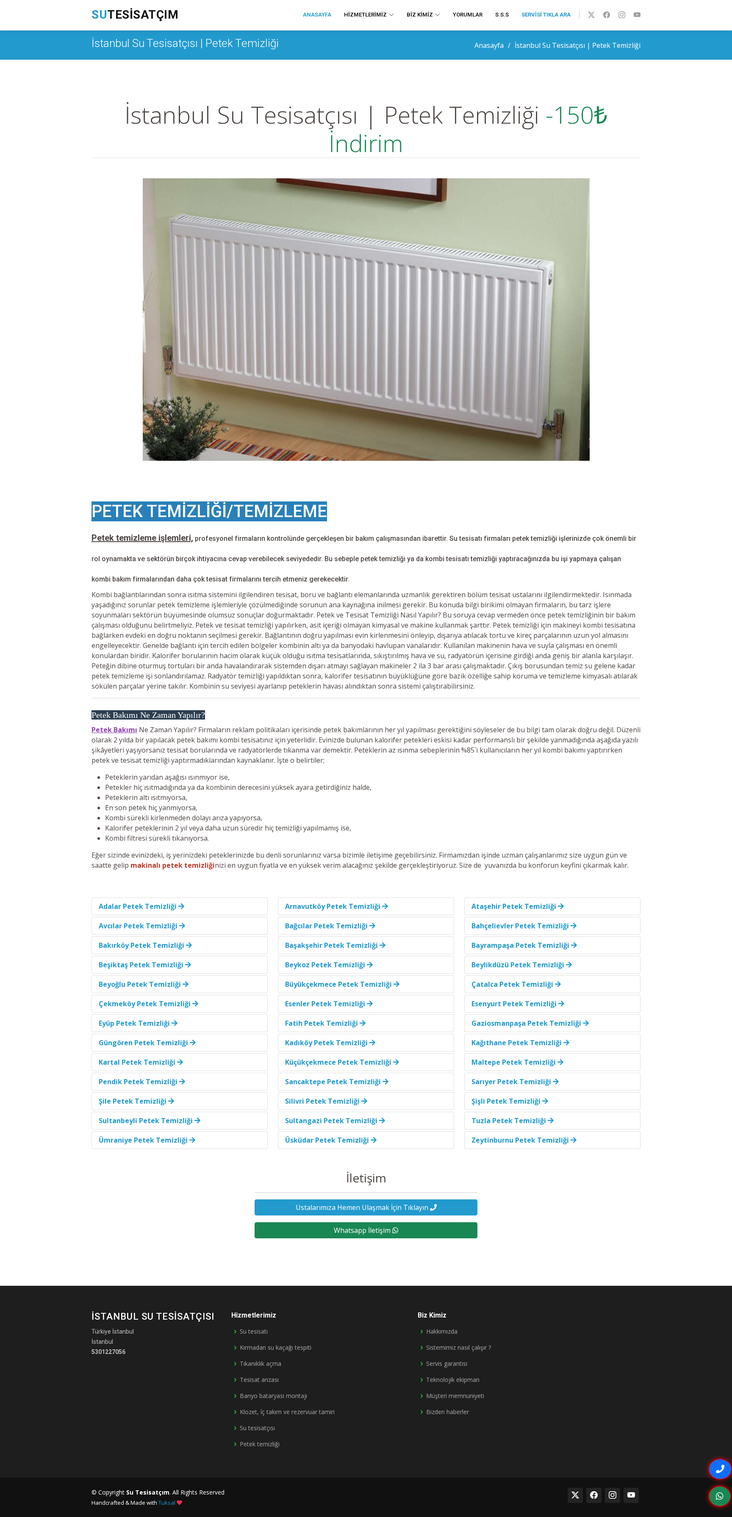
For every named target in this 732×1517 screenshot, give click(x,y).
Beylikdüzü (517, 964)
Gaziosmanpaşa (526, 1023)
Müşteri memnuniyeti (455, 1396)
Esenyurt (514, 1003)
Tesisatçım (135, 15)
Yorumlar (467, 14)
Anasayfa (317, 14)
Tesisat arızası (259, 1380)
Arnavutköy (332, 906)
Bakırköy (141, 945)
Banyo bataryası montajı (273, 1396)
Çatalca (512, 984)
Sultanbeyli (146, 1120)
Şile (132, 1101)
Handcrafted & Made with (133, 1502)
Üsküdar (327, 1140)
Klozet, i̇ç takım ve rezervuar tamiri (287, 1412)
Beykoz (325, 964)
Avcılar (138, 925)
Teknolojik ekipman (453, 1380)
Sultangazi (331, 1120)
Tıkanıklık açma (260, 1364)
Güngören (143, 1042)
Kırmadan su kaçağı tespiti (275, 1348)
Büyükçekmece (338, 984)
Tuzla (508, 1120)
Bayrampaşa (520, 945)
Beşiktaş (141, 964)
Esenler (325, 1003)
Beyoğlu (140, 984)
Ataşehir (513, 906)
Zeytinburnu (520, 1140)
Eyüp (134, 1023)
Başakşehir (331, 945)
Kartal (137, 1062)
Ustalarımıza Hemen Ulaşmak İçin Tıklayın (363, 1207)
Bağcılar (326, 925)
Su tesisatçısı (257, 1428)
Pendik (138, 1081)
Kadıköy (326, 1042)
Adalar (138, 906)
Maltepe (513, 1062)
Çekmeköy (145, 1003)
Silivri (322, 1101)
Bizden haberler (447, 1412)
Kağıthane (516, 1042)
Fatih (321, 1023)
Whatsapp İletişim (363, 1230)
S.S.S (502, 14)
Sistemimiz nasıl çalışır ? (458, 1348)
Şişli (506, 1101)
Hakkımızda (442, 1331)
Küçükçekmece (338, 1062)
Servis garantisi (446, 1364)
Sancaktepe (333, 1081)
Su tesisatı (254, 1331)
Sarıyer (511, 1081)
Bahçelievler (520, 925)
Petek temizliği (260, 1444)
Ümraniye (143, 1140)
